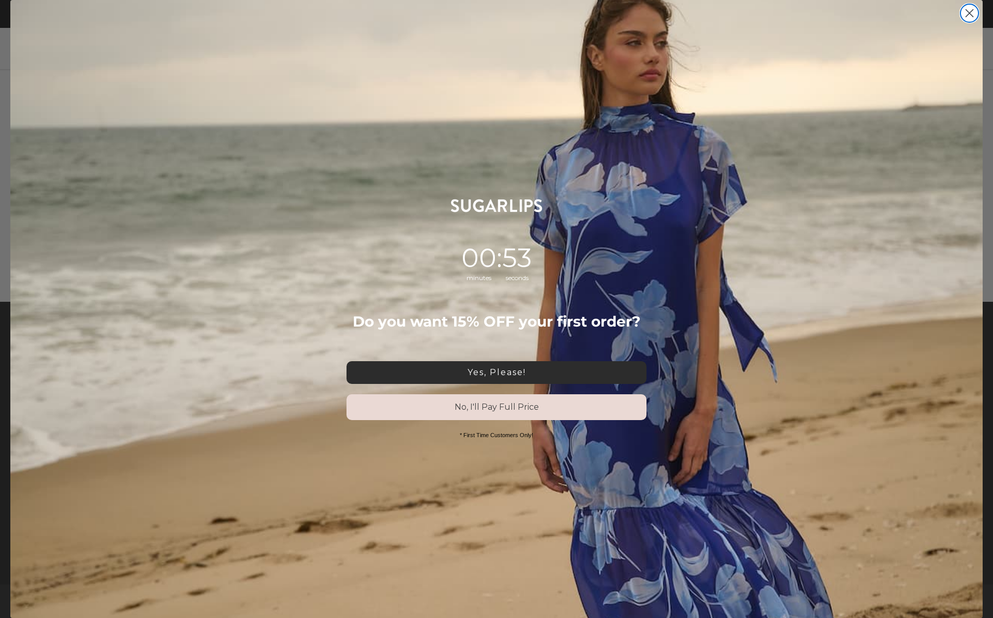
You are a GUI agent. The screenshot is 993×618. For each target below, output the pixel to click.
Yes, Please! (497, 372)
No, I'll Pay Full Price (497, 407)
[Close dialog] (969, 13)
